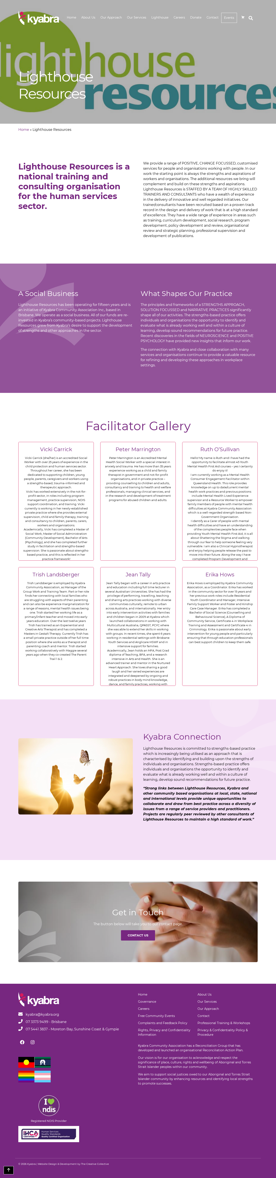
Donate (195, 17)
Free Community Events (156, 1016)
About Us (88, 17)
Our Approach (111, 17)
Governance (147, 1002)
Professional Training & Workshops (224, 1023)
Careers (179, 17)
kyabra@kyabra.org (42, 1014)
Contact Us (138, 935)
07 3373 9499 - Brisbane (46, 1022)
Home (71, 17)
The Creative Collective (95, 1163)
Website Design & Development (57, 1163)
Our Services (136, 17)
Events (229, 18)
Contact (213, 17)
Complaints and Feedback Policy (162, 1023)
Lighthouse (159, 17)
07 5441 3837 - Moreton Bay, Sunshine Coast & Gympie (72, 1029)
